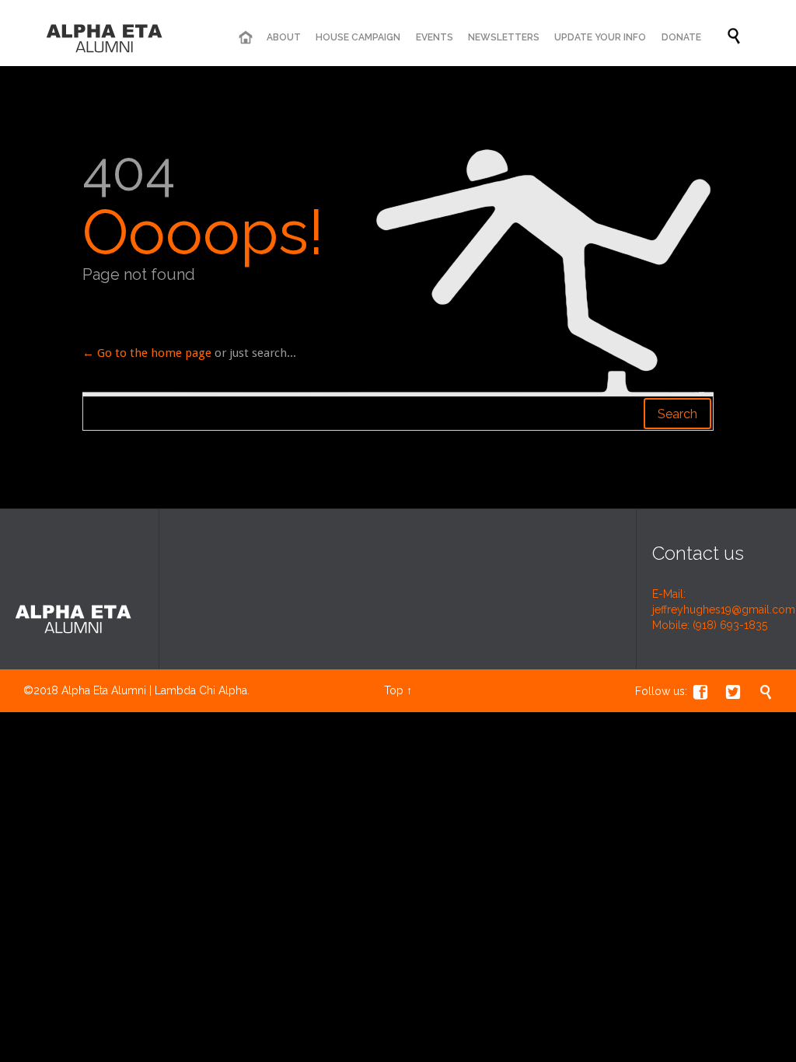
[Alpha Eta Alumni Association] (105, 37)
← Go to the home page (146, 353)
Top (393, 690)
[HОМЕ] (245, 37)
